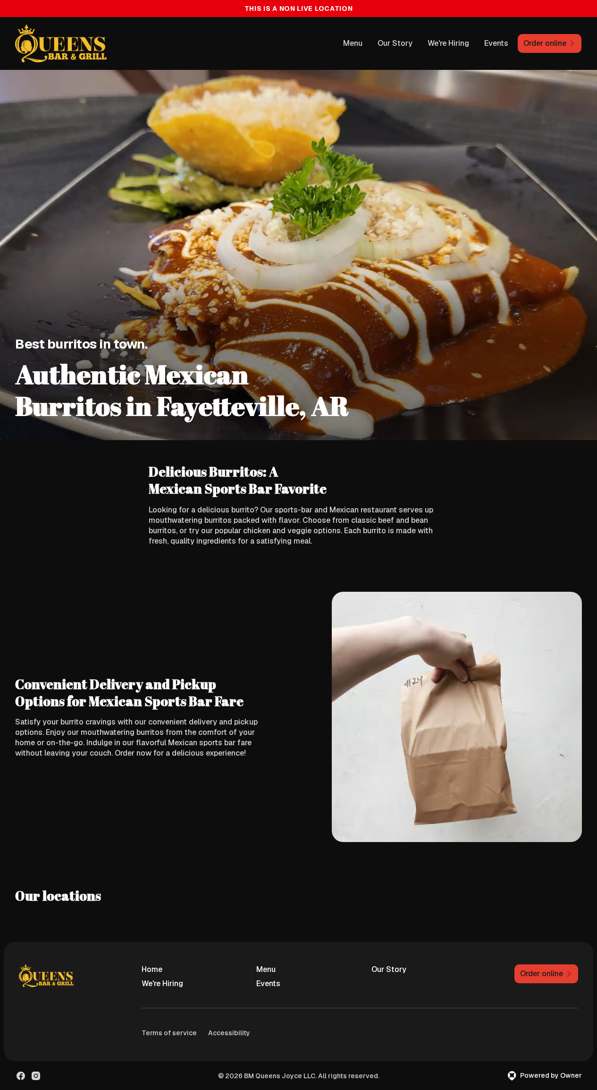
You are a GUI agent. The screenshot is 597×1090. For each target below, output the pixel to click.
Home (152, 969)
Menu (352, 43)
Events (496, 43)
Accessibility (229, 1033)
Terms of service (169, 1033)
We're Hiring (448, 43)
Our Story (395, 43)
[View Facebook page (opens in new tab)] (20, 1075)
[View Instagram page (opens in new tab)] (36, 1075)
